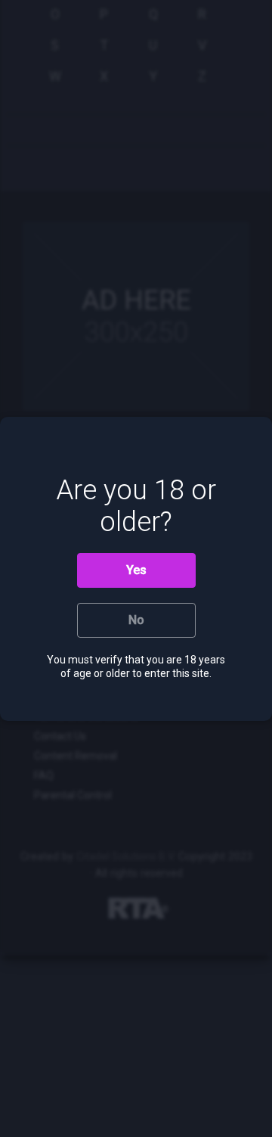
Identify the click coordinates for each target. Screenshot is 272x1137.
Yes (136, 570)
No (136, 620)
